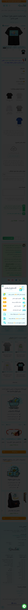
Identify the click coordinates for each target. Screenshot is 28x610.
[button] (2, 286)
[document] (14, 305)
